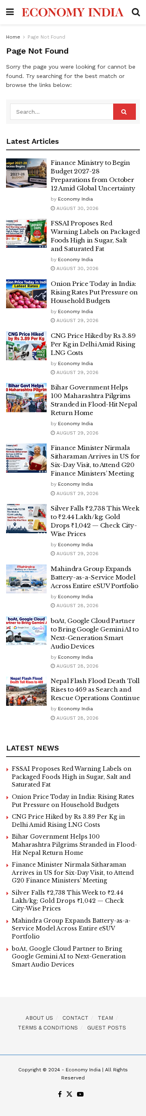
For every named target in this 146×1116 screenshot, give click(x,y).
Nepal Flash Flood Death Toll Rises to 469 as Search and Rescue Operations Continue (95, 689)
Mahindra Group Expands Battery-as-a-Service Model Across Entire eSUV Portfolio (94, 577)
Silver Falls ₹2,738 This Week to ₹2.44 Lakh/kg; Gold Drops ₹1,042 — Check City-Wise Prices (68, 900)
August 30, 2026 (77, 208)
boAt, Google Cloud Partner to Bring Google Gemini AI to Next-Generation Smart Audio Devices (69, 956)
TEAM (105, 1018)
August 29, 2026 (77, 320)
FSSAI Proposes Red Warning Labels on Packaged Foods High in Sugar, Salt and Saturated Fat (71, 776)
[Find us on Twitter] (69, 1094)
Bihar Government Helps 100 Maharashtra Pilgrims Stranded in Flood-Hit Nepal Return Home (74, 844)
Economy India (75, 199)
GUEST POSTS (106, 1028)
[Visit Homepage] (73, 12)
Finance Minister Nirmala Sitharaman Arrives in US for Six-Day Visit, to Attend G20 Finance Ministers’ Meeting (73, 872)
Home (13, 37)
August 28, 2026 (77, 605)
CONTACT (75, 1018)
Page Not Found (46, 37)
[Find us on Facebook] (60, 1094)
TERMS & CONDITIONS (48, 1028)
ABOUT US (39, 1018)
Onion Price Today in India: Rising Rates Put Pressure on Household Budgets (94, 292)
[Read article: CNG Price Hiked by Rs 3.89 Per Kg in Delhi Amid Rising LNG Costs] (26, 346)
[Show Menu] (10, 12)
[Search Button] (136, 12)
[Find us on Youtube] (80, 1094)
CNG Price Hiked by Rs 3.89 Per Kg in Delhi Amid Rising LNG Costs (93, 344)
